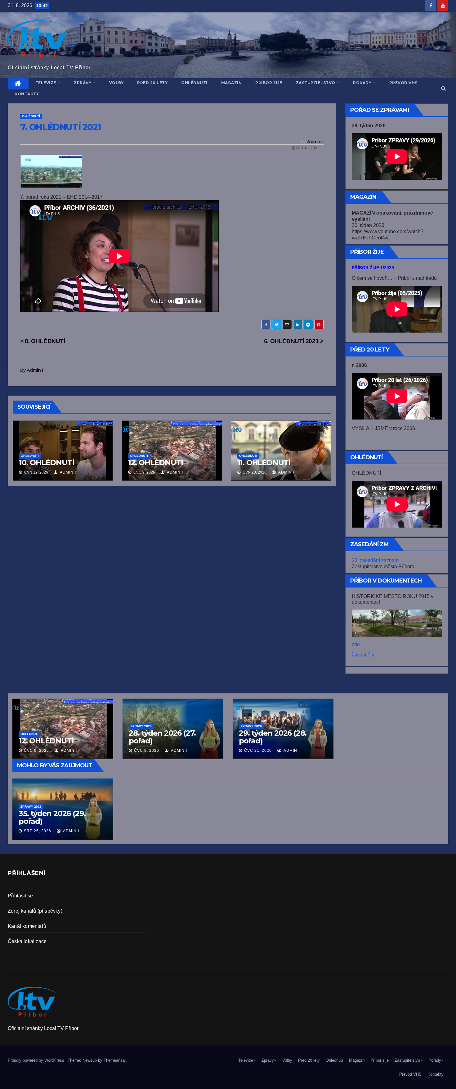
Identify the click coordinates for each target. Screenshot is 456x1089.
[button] (443, 88)
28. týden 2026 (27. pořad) (162, 736)
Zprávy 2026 (31, 806)
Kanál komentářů (27, 926)
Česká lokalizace (27, 941)
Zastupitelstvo (315, 82)
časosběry (363, 654)
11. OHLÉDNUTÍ (264, 462)
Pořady (362, 82)
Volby (116, 82)
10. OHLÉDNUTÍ (46, 462)
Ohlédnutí (194, 82)
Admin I (315, 141)
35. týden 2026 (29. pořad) (52, 817)
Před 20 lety (152, 82)
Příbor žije (268, 82)
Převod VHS (403, 82)
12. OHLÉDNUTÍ (155, 462)
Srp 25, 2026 (37, 831)
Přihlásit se (20, 895)
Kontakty (27, 94)
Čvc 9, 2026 (36, 750)
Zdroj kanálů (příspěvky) (35, 911)
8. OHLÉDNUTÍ (44, 341)
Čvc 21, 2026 (258, 750)
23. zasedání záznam (375, 560)
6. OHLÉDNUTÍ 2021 (292, 341)
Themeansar (115, 1060)
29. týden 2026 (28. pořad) (272, 736)
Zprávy (82, 82)
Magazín (231, 82)
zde (356, 644)
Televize (45, 82)
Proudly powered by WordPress (36, 1060)
